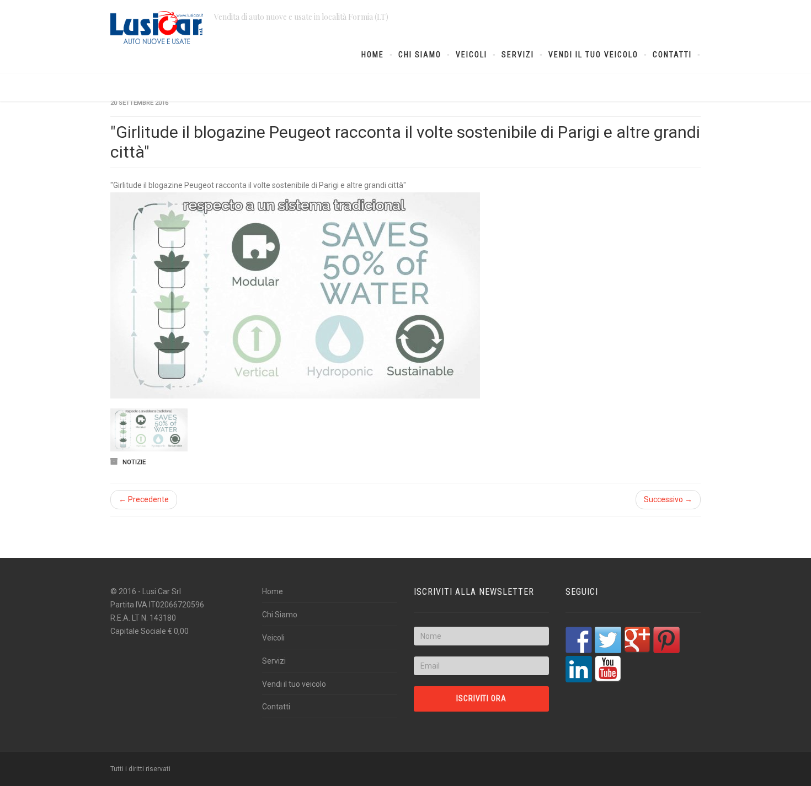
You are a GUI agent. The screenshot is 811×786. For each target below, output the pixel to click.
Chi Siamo (419, 54)
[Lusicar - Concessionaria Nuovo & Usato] (156, 27)
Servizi (517, 54)
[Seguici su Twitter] (608, 640)
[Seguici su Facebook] (578, 640)
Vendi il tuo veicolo (593, 54)
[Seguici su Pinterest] (666, 640)
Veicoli (471, 54)
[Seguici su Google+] (637, 640)
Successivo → (668, 499)
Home (372, 54)
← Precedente (144, 499)
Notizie (134, 462)
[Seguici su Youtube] (608, 669)
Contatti (672, 54)
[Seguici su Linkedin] (578, 669)
